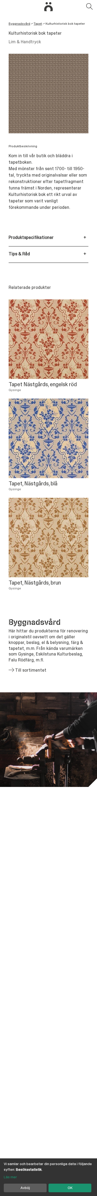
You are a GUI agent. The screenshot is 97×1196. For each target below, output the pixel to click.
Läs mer (10, 1176)
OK (70, 1187)
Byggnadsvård (19, 24)
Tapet (38, 24)
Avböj (25, 1187)
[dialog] (48, 1177)
